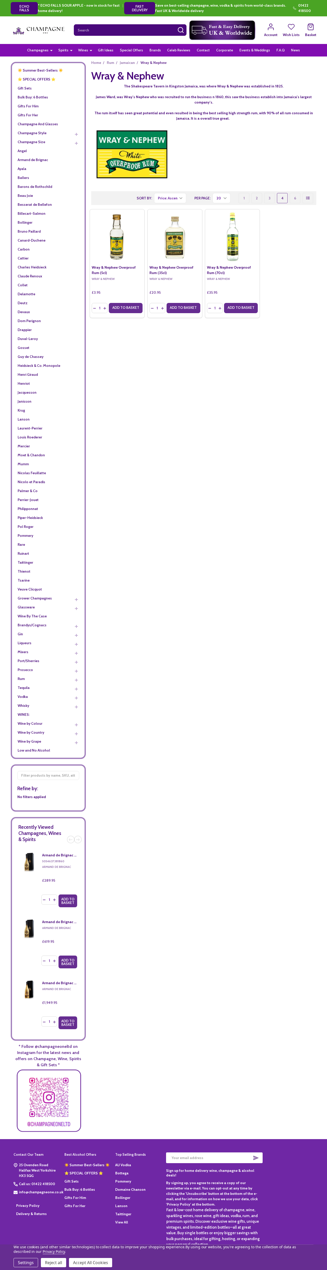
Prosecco (25, 669)
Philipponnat (28, 508)
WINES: (24, 714)
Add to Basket (67, 901)
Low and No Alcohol (34, 750)
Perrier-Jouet (28, 499)
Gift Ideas (105, 50)
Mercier (24, 446)
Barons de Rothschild (35, 186)
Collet (23, 285)
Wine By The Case (32, 616)
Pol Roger (25, 526)
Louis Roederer (30, 437)
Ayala (22, 168)
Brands (155, 50)
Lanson (24, 419)
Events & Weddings (254, 50)
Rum (21, 678)
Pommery (25, 535)
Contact (203, 50)
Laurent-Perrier (30, 428)
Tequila (24, 687)
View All (121, 1222)
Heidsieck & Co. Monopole (39, 365)
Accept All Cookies (90, 1262)
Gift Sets (25, 88)
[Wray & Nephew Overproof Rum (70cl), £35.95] (232, 236)
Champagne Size (31, 142)
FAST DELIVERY (140, 8)
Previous (71, 839)
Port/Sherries (28, 661)
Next (78, 839)
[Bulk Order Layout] (307, 198)
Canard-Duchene (31, 240)
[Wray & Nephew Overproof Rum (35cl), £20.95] (174, 236)
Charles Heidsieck (32, 267)
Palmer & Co (28, 491)
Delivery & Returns (31, 1213)
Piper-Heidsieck (30, 517)
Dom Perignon (29, 321)
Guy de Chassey (30, 356)
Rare (21, 544)
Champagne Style (32, 133)
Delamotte (26, 294)
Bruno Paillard (29, 231)
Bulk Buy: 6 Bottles (33, 97)
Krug (21, 410)
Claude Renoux (30, 276)
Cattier (23, 258)
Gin (20, 634)
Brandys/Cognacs (32, 625)
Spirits (63, 50)
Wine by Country (31, 732)
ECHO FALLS (24, 8)
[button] (222, 30)
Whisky (23, 705)
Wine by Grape (29, 741)
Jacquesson (27, 392)
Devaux (24, 312)
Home (96, 62)
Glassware (26, 607)
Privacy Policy (28, 1205)
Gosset (23, 347)
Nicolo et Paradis (31, 482)
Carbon (24, 249)
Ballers (23, 177)
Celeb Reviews (178, 50)
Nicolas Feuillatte (32, 473)
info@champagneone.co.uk (41, 1192)
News (295, 50)
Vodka (23, 696)
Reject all (53, 1262)
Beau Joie (25, 195)
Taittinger (25, 562)
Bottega (122, 1173)
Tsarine (24, 580)
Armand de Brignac (33, 159)
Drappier (25, 329)
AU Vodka (123, 1165)
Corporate (224, 50)
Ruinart (23, 553)
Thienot (24, 571)
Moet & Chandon (31, 455)
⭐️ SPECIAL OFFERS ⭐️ (36, 79)
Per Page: (202, 198)
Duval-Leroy (28, 338)
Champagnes (38, 50)
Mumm (23, 464)
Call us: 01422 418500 (37, 1184)
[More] (51, 50)
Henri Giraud (28, 374)
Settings (26, 1262)
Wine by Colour (30, 723)
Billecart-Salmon (31, 213)
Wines (83, 50)
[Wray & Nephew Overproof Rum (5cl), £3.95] (117, 236)
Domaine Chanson (130, 1189)
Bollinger (25, 222)
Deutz (23, 303)
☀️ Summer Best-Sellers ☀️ (40, 70)
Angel (22, 151)
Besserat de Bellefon (35, 204)
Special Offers (131, 50)
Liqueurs (24, 643)
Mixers (23, 652)
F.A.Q (280, 50)
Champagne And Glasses (38, 124)
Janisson (24, 401)
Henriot (24, 383)
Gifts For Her (28, 115)
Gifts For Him (28, 106)
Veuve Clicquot (30, 589)
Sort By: (144, 198)
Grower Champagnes (35, 598)
